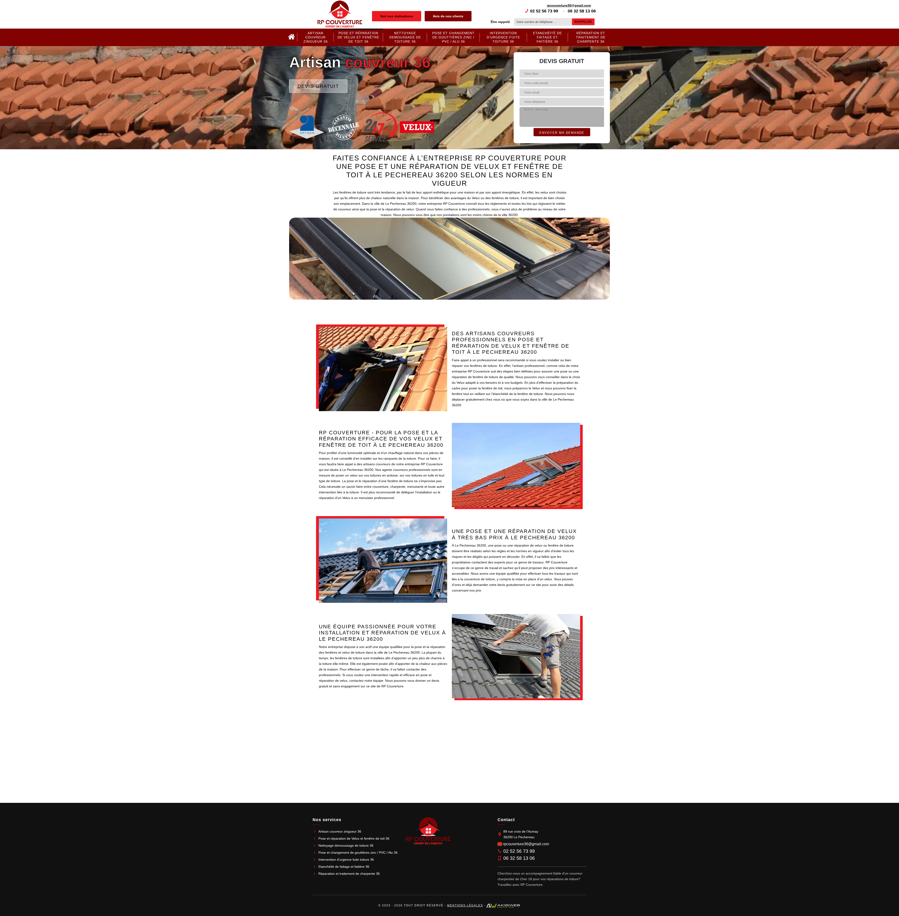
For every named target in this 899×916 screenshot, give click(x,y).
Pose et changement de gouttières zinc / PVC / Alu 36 (453, 37)
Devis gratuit (318, 86)
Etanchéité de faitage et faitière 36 (547, 37)
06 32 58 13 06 (582, 11)
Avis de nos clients (448, 16)
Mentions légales (465, 905)
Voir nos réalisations (396, 16)
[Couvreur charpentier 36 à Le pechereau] (291, 37)
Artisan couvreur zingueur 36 (315, 37)
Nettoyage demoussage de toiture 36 (405, 37)
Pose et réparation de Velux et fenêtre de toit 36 (358, 37)
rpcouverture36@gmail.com (569, 5)
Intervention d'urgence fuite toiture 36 (503, 37)
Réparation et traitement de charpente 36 (590, 37)
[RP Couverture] (340, 14)
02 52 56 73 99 (544, 11)
